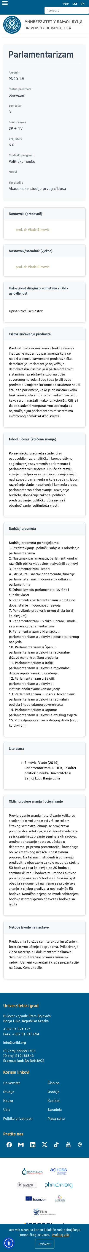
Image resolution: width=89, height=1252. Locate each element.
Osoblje (50, 1091)
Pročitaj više (61, 1234)
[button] (8, 1243)
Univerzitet (6, 1082)
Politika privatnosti (6, 1118)
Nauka (6, 1100)
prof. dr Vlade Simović (32, 229)
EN (82, 4)
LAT (74, 4)
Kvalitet (50, 1100)
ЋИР (66, 4)
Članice (50, 1082)
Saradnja (50, 1109)
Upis (6, 1109)
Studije (6, 1091)
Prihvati (45, 1243)
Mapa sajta (50, 1118)
